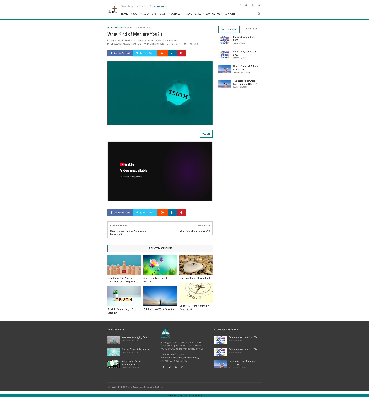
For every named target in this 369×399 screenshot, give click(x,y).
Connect (176, 13)
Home (124, 13)
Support (230, 13)
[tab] (206, 134)
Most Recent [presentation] (251, 29)
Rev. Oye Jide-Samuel (168, 40)
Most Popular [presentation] (229, 29)
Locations (150, 13)
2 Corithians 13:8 (155, 44)
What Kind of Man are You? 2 (195, 231)
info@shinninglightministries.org (183, 357)
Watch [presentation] (206, 134)
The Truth (175, 44)
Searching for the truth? (144, 6)
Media (162, 13)
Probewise (160, 387)
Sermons (118, 27)
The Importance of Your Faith (194, 278)
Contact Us (212, 13)
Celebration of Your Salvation (159, 309)
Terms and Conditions (177, 395)
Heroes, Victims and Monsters (125, 44)
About (135, 13)
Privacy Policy (195, 395)
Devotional (193, 13)
